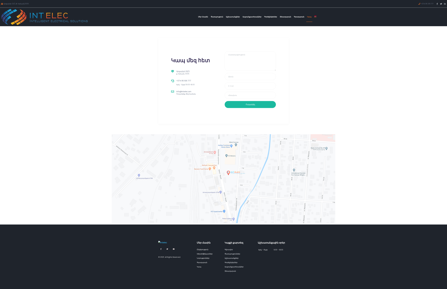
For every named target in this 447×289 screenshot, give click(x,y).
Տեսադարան (285, 17)
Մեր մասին (203, 17)
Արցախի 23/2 (183, 71)
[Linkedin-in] (445, 4)
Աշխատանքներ (233, 17)
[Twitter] (441, 4)
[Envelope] (173, 249)
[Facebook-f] (437, 4)
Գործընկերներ (270, 17)
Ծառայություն (217, 17)
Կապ (309, 17)
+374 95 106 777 (183, 80)
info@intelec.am (183, 91)
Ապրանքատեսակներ (252, 17)
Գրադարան (299, 17)
